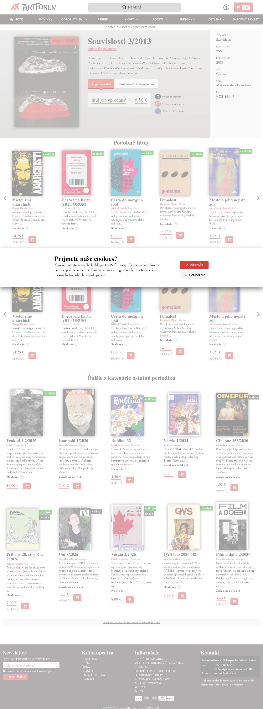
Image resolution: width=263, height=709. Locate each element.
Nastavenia (197, 275)
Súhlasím (196, 265)
